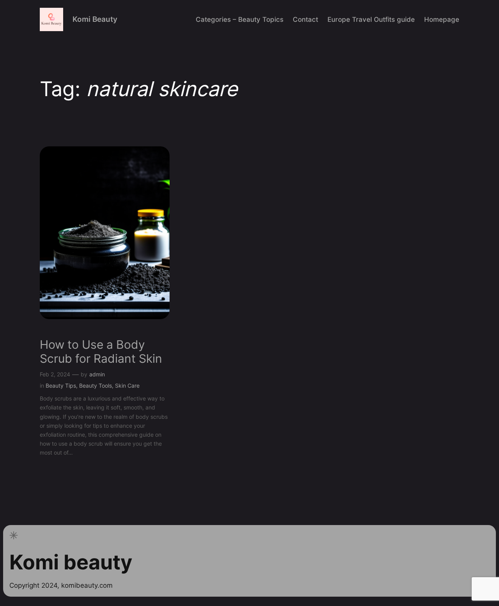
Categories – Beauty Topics (239, 19)
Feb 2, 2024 (55, 374)
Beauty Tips (61, 385)
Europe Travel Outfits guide (371, 19)
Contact (305, 19)
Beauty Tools (95, 385)
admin (97, 374)
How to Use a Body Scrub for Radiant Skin (101, 351)
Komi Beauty (95, 19)
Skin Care (127, 385)
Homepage (441, 19)
